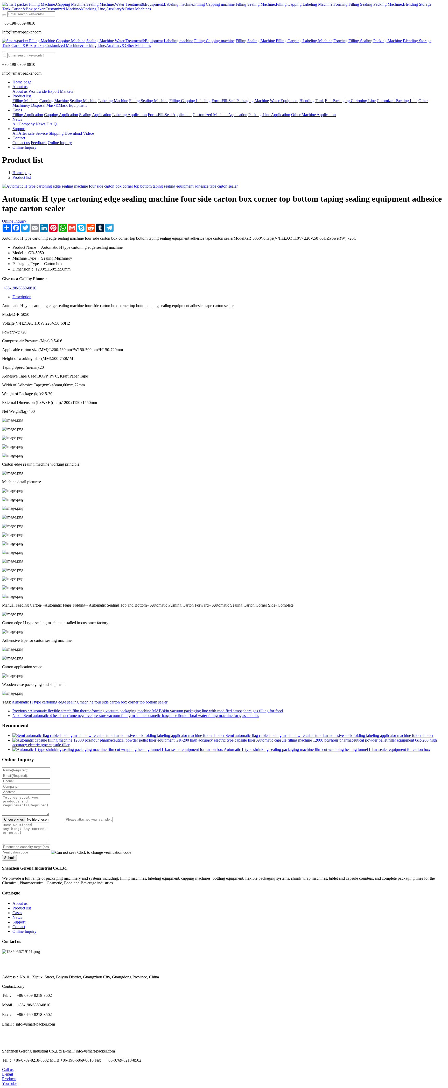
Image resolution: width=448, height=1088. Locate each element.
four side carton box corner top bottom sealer (130, 702)
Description (21, 297)
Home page (21, 82)
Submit (9, 858)
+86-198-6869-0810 (19, 288)
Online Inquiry (14, 221)
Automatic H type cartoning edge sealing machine (52, 702)
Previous (147, 711)
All (15, 124)
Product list (21, 177)
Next (135, 715)
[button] (91, 852)
